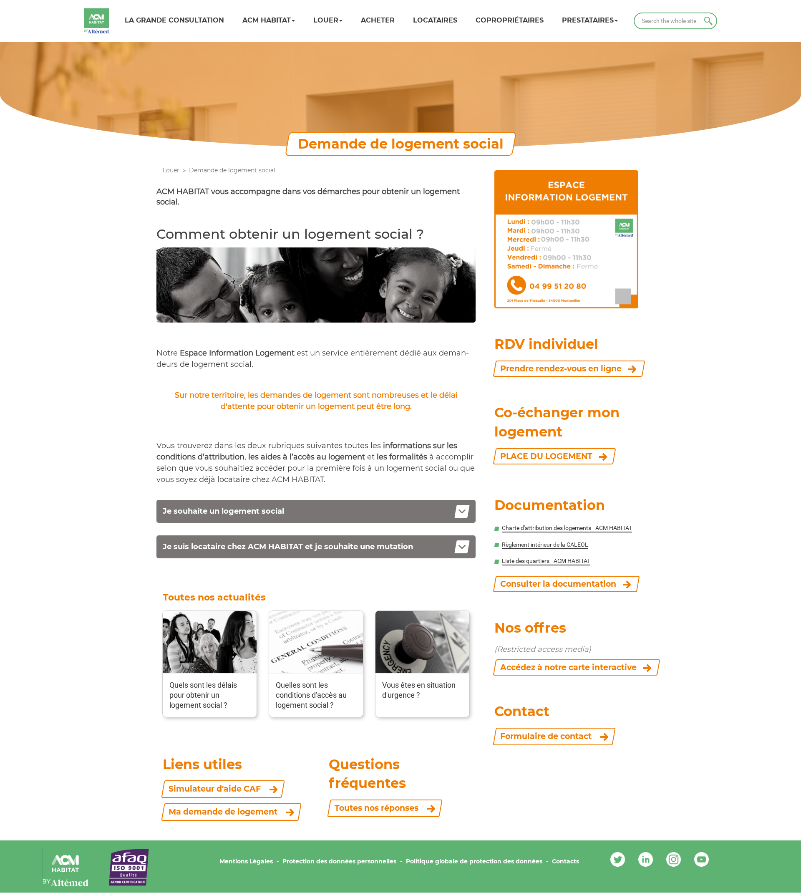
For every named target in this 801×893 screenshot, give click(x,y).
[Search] (708, 21)
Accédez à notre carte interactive (568, 667)
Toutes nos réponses (378, 808)
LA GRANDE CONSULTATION (174, 20)
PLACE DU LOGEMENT (546, 456)
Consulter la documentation (558, 584)
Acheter (378, 20)
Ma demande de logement (224, 812)
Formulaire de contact (547, 736)
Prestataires (588, 20)
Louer (325, 20)
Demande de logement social (232, 170)
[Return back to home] (96, 20)
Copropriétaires (510, 20)
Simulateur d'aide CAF (216, 789)
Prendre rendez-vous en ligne (561, 368)
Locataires (435, 20)
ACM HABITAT (266, 20)
